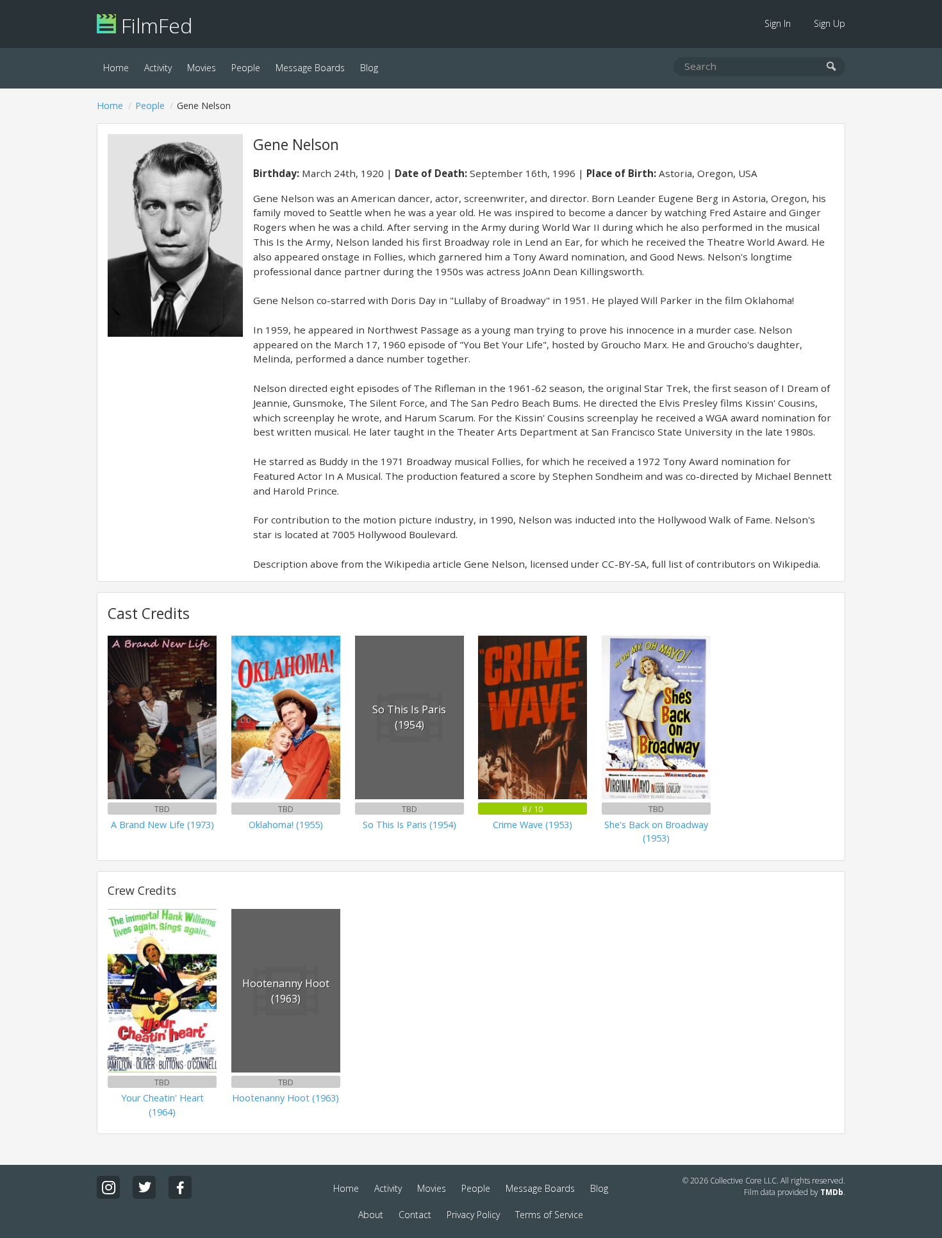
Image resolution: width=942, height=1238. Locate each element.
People (245, 68)
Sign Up (829, 23)
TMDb (831, 1192)
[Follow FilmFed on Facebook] (180, 1187)
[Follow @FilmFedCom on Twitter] (144, 1187)
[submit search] (831, 67)
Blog (369, 68)
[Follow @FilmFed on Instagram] (108, 1187)
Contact (415, 1214)
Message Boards (310, 68)
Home (116, 68)
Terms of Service (549, 1214)
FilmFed (154, 25)
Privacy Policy (473, 1214)
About (370, 1214)
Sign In (777, 23)
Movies (201, 68)
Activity (158, 68)
